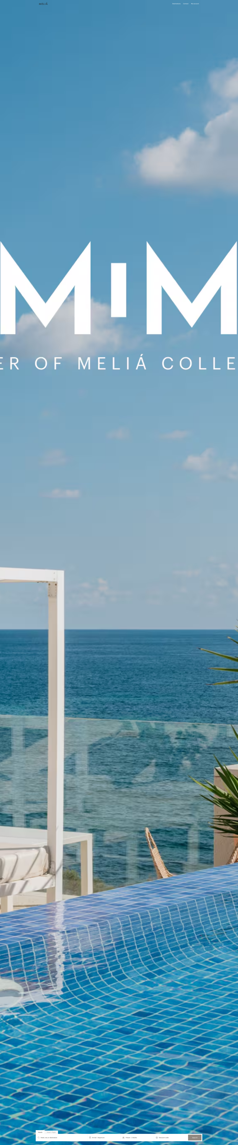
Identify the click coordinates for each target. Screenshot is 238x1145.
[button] (176, 4)
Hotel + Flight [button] (51, 1132)
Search (194, 1137)
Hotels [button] (40, 1132)
